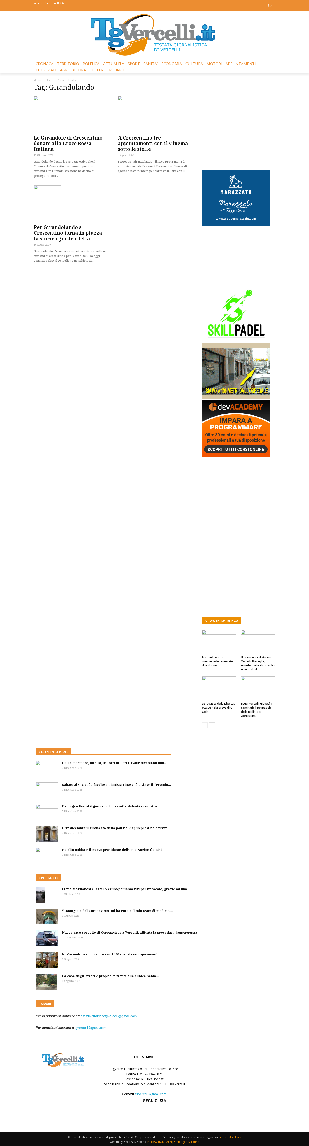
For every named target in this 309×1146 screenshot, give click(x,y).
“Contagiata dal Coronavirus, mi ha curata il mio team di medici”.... (117, 911)
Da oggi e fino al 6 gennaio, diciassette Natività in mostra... (111, 806)
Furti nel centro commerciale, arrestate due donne (217, 661)
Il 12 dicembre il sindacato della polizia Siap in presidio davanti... (116, 828)
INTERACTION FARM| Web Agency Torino (173, 1142)
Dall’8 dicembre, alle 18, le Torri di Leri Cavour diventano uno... (114, 763)
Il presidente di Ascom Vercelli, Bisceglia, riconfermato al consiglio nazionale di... (258, 663)
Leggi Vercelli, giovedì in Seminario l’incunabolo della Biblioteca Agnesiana (257, 709)
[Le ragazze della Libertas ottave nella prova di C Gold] (219, 688)
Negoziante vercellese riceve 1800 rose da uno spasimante (110, 954)
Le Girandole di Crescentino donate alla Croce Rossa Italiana (68, 143)
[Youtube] (165, 5)
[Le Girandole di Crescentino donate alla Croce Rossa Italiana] (70, 114)
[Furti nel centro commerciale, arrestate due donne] (219, 642)
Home (38, 80)
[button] (269, 5)
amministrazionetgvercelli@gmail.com (109, 1016)
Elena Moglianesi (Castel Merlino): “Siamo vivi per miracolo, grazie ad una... (126, 889)
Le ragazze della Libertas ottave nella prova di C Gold (218, 707)
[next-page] (212, 725)
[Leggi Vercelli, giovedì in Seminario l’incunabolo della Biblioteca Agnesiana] (258, 688)
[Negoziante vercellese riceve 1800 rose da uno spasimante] (47, 960)
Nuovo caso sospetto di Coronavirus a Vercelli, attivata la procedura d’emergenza (129, 932)
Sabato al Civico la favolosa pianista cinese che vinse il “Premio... (116, 784)
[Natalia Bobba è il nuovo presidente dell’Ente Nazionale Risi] (47, 855)
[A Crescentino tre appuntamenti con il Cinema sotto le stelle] (154, 114)
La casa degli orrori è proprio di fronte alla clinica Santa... (110, 976)
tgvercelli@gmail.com (91, 1028)
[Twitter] (155, 5)
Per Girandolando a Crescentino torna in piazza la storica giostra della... (68, 233)
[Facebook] (144, 5)
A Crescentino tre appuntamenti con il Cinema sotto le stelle (153, 143)
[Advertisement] (238, 123)
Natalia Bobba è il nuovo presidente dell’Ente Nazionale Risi (112, 850)
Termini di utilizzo (230, 1137)
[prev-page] (205, 725)
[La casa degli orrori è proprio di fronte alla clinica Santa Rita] (46, 982)
